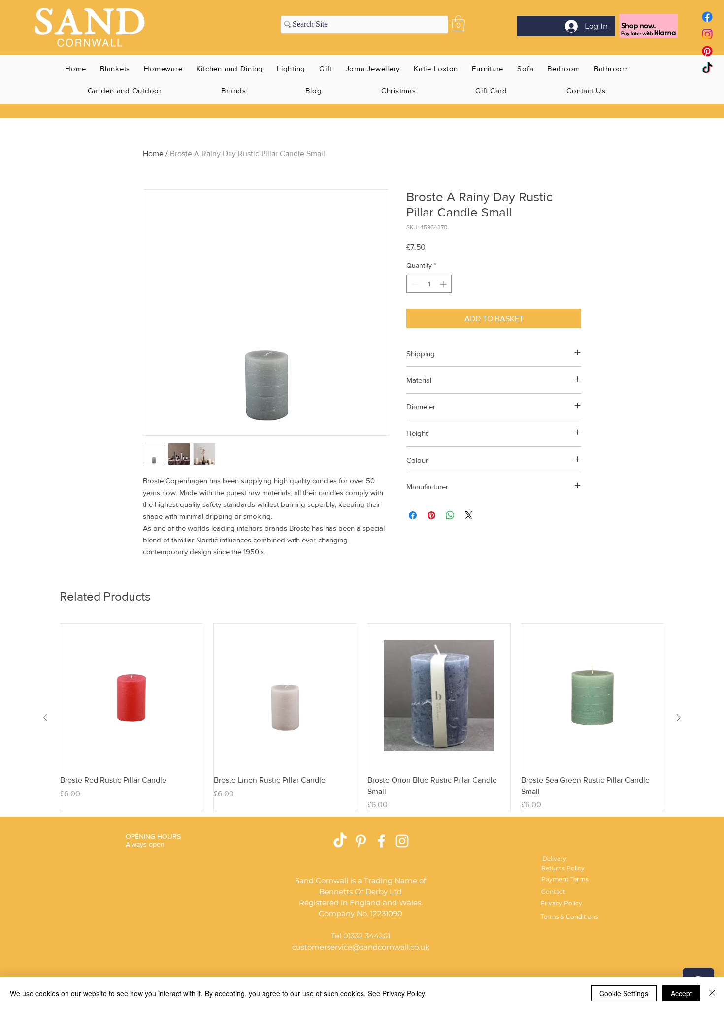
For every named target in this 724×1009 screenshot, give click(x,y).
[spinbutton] (429, 283)
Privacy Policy (561, 903)
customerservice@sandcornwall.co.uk (360, 947)
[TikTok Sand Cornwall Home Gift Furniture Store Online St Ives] (340, 841)
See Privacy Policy (396, 993)
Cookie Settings (623, 993)
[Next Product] (679, 717)
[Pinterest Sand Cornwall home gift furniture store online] (707, 51)
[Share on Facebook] (413, 515)
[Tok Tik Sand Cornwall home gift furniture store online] (707, 68)
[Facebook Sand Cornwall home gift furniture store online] (707, 17)
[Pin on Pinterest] (431, 515)
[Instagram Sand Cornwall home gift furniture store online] (707, 34)
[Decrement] (414, 283)
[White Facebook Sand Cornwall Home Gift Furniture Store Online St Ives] (381, 841)
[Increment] (444, 283)
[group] (362, 717)
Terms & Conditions (569, 916)
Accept (681, 993)
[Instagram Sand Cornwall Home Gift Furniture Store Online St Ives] (402, 841)
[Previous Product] (45, 717)
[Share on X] (469, 515)
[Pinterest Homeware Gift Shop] (360, 841)
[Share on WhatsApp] (450, 515)
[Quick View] (131, 695)
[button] (458, 23)
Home (153, 153)
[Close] (712, 993)
